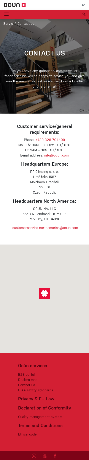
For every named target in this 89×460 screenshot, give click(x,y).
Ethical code (27, 434)
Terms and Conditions (40, 426)
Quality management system (40, 417)
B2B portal (26, 375)
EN (84, 5)
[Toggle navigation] (6, 14)
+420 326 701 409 (50, 140)
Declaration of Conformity (44, 408)
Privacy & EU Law (36, 399)
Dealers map (27, 380)
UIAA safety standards (35, 390)
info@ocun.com (56, 155)
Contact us (26, 385)
